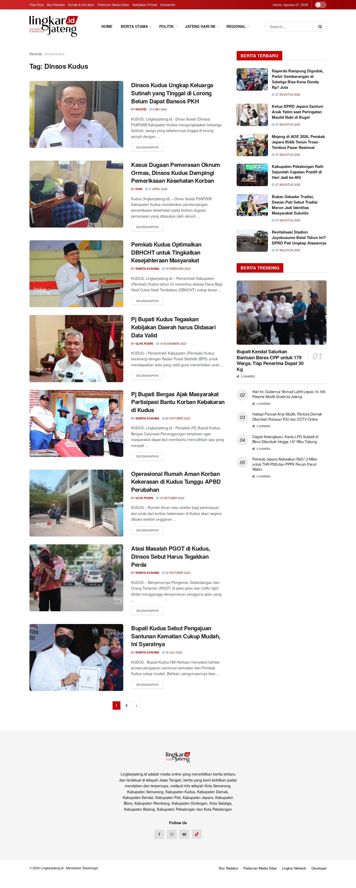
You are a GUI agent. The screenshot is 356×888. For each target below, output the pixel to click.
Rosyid (141, 109)
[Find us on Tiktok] (197, 834)
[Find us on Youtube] (184, 834)
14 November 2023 (172, 343)
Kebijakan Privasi (144, 4)
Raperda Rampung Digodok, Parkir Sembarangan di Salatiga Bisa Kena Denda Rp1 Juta (297, 79)
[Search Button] (321, 26)
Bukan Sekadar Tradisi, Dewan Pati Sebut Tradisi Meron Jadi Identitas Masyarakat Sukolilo (294, 205)
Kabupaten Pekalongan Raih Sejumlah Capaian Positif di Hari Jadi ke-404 (297, 171)
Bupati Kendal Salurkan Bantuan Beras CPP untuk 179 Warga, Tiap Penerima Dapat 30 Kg (270, 360)
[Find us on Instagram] (172, 834)
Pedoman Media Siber (113, 4)
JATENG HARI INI (200, 26)
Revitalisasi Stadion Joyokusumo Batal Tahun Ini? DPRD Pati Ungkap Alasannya (299, 237)
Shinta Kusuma (147, 268)
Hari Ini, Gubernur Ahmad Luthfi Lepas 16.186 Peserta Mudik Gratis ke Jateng (289, 394)
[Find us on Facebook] (159, 834)
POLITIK (166, 26)
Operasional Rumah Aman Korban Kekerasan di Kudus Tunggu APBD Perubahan (176, 481)
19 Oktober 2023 (171, 498)
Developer (319, 868)
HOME (106, 26)
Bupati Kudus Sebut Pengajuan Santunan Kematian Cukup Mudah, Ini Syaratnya (175, 636)
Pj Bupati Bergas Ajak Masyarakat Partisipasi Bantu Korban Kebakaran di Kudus (178, 402)
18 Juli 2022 (173, 652)
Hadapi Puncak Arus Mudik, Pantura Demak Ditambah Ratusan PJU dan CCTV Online (287, 416)
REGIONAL (236, 26)
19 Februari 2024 (177, 268)
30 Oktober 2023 (177, 418)
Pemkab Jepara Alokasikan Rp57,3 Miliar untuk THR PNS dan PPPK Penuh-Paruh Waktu (284, 464)
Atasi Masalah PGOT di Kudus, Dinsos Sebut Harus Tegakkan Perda (170, 556)
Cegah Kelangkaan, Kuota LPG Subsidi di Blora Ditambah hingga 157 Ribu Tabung (285, 439)
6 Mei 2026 (159, 109)
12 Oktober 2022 (177, 572)
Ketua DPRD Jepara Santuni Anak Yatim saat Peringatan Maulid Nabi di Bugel (297, 111)
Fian (139, 189)
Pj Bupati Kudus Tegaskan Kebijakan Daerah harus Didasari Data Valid (173, 327)
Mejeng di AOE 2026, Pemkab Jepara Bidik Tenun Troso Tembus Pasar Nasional (298, 142)
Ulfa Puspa (144, 343)
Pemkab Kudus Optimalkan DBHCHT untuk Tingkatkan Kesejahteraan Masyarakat (166, 252)
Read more (147, 147)
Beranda (35, 53)
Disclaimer (167, 4)
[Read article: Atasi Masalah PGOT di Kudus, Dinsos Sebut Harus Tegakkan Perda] (76, 577)
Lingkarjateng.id (52, 868)
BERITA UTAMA (134, 26)
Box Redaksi (56, 4)
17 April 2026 (157, 189)
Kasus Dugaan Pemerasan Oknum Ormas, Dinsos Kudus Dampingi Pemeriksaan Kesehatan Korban (175, 172)
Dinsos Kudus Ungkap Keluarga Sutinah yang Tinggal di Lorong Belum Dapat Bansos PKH (172, 93)
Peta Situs (36, 4)
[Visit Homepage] (53, 26)
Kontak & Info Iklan (81, 4)
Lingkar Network (294, 868)
